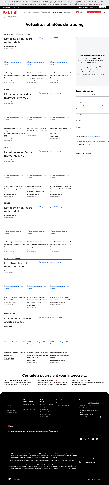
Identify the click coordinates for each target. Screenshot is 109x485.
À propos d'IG (53, 431)
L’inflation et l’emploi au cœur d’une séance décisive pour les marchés (60, 130)
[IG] (10, 12)
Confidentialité (30, 431)
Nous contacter (84, 400)
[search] (104, 12)
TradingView (44, 407)
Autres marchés (12, 412)
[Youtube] (93, 439)
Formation (67, 12)
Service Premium (28, 407)
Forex (6, 89)
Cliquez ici (88, 417)
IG (8, 431)
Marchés (9, 400)
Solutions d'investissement (28, 400)
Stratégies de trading (62, 405)
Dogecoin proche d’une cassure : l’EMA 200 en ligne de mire (59, 355)
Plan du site (13, 431)
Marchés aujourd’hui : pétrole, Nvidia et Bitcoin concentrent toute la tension (37, 355)
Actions (7, 147)
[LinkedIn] (97, 439)
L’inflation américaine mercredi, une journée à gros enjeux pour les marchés (37, 75)
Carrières (97, 479)
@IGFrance (87, 153)
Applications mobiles (46, 404)
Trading (24, 12)
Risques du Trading (71, 455)
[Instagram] (85, 439)
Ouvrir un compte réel (94, 12)
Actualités (59, 400)
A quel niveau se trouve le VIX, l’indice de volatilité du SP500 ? (60, 75)
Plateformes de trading (45, 400)
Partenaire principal (89, 458)
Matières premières (12, 258)
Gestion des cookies (42, 431)
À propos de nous (45, 12)
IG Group (91, 479)
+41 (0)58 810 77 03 (89, 405)
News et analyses (61, 403)
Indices (7, 203)
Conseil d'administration (86, 408)
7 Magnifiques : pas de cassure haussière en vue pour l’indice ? (15, 75)
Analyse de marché (57, 12)
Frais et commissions (29, 404)
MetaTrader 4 (44, 412)
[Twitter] (89, 439)
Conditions (21, 431)
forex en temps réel (94, 136)
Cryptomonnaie (10, 314)
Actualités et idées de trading (16, 34)
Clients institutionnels (29, 409)
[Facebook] (81, 439)
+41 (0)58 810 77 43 (93, 403)
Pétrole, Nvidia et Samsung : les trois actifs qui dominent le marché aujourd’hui (37, 299)
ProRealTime (44, 409)
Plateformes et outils (33, 12)
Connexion (102, 7)
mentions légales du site (101, 141)
